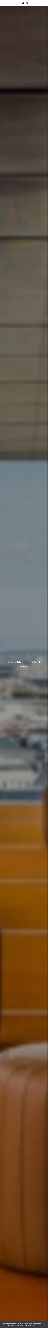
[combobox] (24, 3)
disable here (30, 1325)
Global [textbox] (24, 3)
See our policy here (15, 1325)
